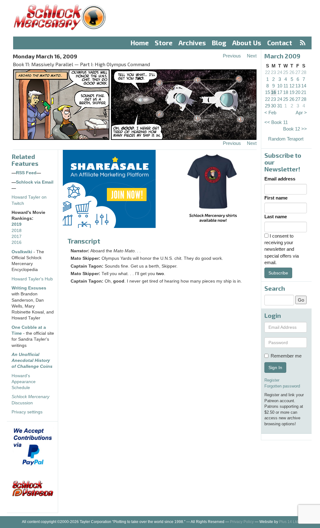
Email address (279, 178)
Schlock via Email (34, 182)
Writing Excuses (29, 288)
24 (279, 72)
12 (291, 85)
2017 (17, 236)
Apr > (301, 112)
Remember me (286, 355)
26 (291, 72)
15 (267, 92)
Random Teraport (285, 138)
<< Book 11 (276, 122)
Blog (219, 43)
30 (273, 105)
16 (273, 92)
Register (271, 380)
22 (267, 72)
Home (140, 43)
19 (291, 92)
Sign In (275, 367)
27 (297, 72)
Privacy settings (27, 412)
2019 (17, 224)
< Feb (270, 112)
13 (297, 85)
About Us (246, 43)
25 (285, 72)
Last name (275, 216)
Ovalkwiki (22, 251)
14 (303, 85)
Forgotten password (282, 386)
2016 (17, 242)
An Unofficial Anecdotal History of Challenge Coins (32, 360)
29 (267, 105)
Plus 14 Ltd (288, 522)
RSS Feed (26, 172)
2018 (17, 230)
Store (163, 43)
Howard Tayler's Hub (32, 279)
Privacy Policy (242, 522)
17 (279, 92)
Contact (279, 43)
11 (285, 85)
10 (279, 85)
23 (273, 72)
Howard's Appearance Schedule (24, 381)
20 (297, 92)
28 (303, 72)
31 (279, 105)
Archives (192, 43)
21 (303, 92)
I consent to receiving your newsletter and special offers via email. (281, 249)
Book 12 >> (295, 128)
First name (276, 197)
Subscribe (278, 272)
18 (285, 92)
